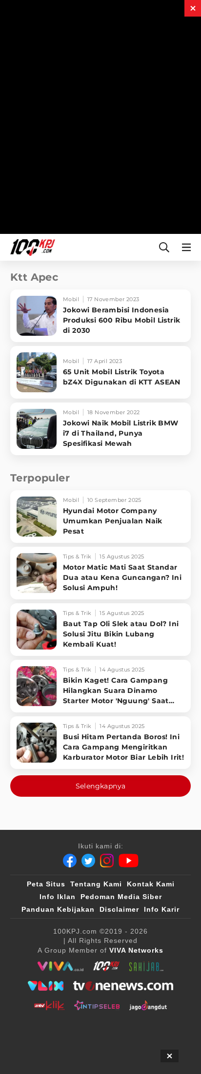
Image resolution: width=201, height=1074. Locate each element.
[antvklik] (49, 1005)
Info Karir (162, 909)
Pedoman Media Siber (121, 897)
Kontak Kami (151, 884)
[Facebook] (70, 860)
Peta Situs (46, 884)
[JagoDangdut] (148, 1005)
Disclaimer (119, 909)
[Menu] (188, 247)
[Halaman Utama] (30, 247)
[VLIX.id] (46, 986)
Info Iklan (58, 897)
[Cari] (164, 247)
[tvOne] (123, 986)
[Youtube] (129, 860)
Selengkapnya (101, 786)
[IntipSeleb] (97, 1005)
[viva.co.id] (60, 966)
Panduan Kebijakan (58, 909)
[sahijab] (146, 966)
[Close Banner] (170, 1056)
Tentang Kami (96, 884)
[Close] (192, 8)
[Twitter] (88, 860)
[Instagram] (107, 860)
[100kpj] (106, 966)
